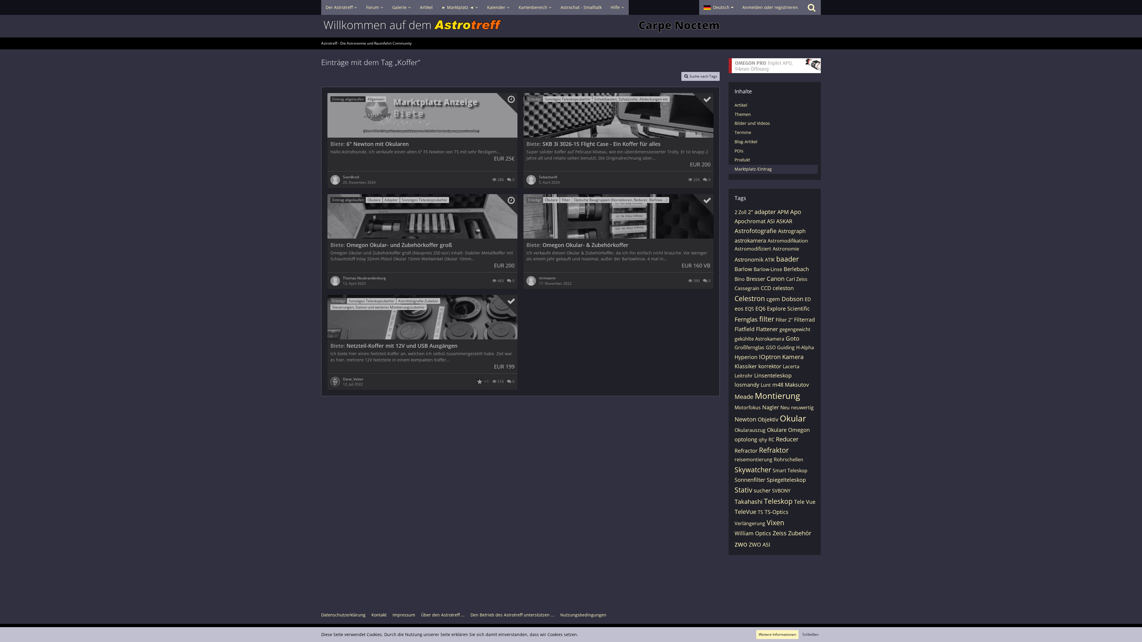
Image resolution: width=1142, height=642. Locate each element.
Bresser (755, 278)
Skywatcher (753, 469)
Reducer (787, 439)
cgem (773, 299)
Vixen (775, 522)
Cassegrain (747, 288)
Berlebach (796, 269)
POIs (739, 151)
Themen (743, 114)
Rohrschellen (788, 459)
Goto (792, 338)
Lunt (766, 385)
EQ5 (749, 309)
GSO (771, 347)
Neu (785, 407)
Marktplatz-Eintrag (753, 169)
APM (783, 211)
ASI (771, 221)
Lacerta (791, 366)
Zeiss (780, 533)
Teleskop (778, 501)
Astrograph (792, 231)
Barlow (743, 269)
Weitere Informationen (777, 634)
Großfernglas (749, 347)
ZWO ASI (759, 544)
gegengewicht (794, 329)
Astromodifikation (788, 240)
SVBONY (781, 490)
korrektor (769, 366)
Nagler (770, 407)
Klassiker (746, 366)
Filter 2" (784, 320)
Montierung (777, 395)
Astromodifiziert (753, 249)
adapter (765, 212)
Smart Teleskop (790, 470)
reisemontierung (753, 459)
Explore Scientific (788, 308)
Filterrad (804, 319)
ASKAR (784, 221)
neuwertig (802, 407)
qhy (763, 439)
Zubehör (799, 533)
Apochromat (750, 221)
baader (787, 259)
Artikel (741, 105)
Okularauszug (750, 430)
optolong (746, 439)
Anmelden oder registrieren (770, 7)
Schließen (810, 634)
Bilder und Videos (752, 123)
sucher (762, 490)
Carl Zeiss (796, 279)
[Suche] (811, 7)
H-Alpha (805, 347)
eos (739, 308)
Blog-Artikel (746, 141)
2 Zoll (740, 212)
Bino (740, 279)
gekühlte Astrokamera (759, 339)
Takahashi (749, 502)
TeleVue (745, 512)
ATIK (770, 260)
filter (766, 319)
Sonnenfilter (750, 479)
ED (808, 299)
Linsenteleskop (773, 375)
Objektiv (768, 419)
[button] (718, 7)
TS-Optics (776, 511)
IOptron (770, 357)
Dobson (792, 299)
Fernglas (746, 319)
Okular (793, 418)
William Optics (753, 533)
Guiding (786, 347)
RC (771, 439)
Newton (745, 419)
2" (750, 211)
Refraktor (774, 450)
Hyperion (746, 357)
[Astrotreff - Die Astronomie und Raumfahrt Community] (571, 26)
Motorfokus (748, 407)
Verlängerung (750, 523)
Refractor (746, 450)
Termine (743, 132)
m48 (777, 384)
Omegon (799, 429)
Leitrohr (744, 375)
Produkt (742, 160)
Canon (776, 279)
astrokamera (750, 240)
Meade (744, 397)
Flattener (767, 329)
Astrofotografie (756, 231)
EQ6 (760, 308)
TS (760, 512)
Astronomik (749, 259)
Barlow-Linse (768, 269)
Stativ (743, 490)
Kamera (793, 357)
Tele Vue (804, 501)
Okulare (777, 429)
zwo (741, 544)
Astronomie (786, 249)
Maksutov (797, 384)
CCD (766, 288)
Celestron (750, 298)
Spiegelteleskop (786, 479)
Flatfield (744, 329)
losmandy (747, 384)
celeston (783, 288)
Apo (795, 212)
